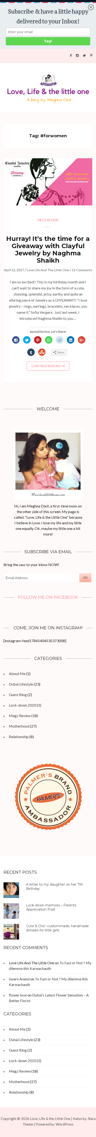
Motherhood (19, 726)
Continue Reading (46, 366)
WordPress (64, 1124)
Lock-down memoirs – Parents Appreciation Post (51, 907)
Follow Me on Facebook (48, 597)
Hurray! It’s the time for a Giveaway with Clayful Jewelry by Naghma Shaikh (48, 249)
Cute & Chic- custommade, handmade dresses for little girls (57, 928)
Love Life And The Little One (48, 270)
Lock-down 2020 (22, 705)
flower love (18, 995)
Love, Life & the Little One (50, 1118)
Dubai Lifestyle (21, 684)
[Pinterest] (91, 55)
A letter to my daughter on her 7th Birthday (54, 886)
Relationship (19, 736)
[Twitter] (84, 55)
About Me (17, 673)
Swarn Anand (19, 979)
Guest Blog (18, 694)
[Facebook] (71, 55)
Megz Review (48, 220)
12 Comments (82, 270)
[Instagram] (77, 55)
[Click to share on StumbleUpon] (41, 352)
